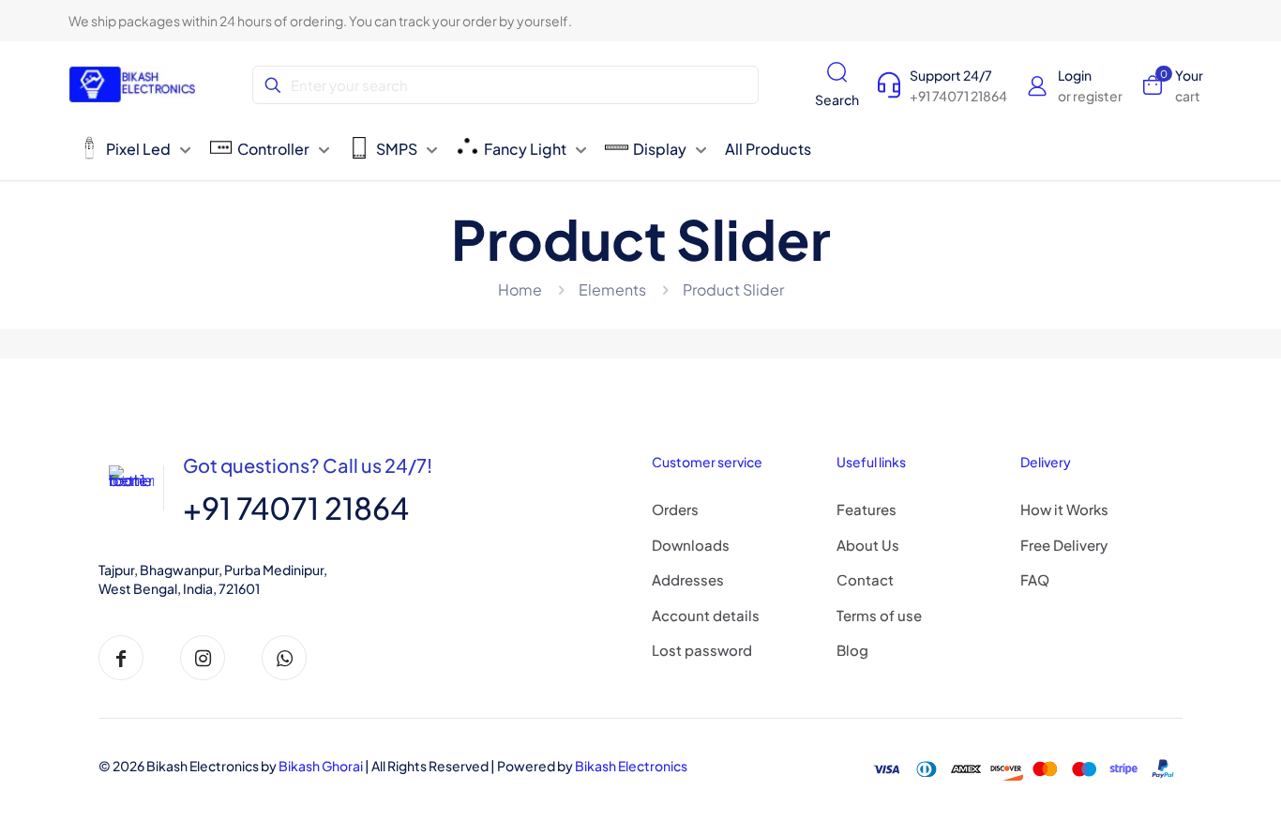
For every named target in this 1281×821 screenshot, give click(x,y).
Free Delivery (1064, 545)
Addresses (688, 579)
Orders (675, 509)
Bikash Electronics (631, 765)
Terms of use (879, 615)
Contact (865, 579)
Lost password (702, 650)
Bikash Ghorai (321, 765)
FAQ (1034, 579)
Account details (706, 615)
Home (520, 289)
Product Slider (733, 289)
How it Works (1064, 509)
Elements (612, 289)
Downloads (691, 545)
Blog (852, 650)
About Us (867, 545)
